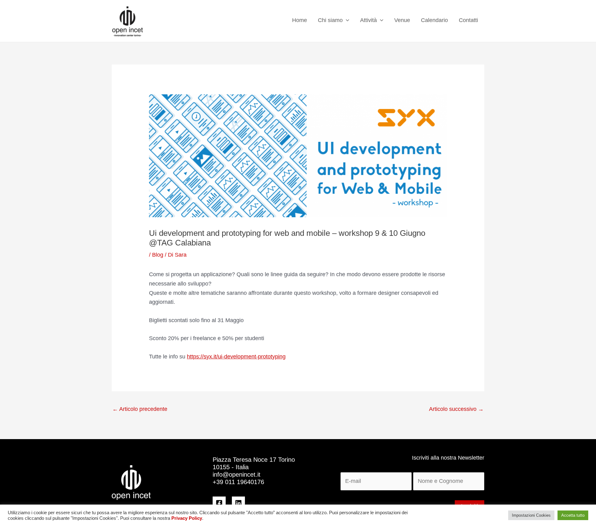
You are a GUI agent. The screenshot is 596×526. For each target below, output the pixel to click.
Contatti (468, 20)
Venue (402, 20)
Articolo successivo (456, 409)
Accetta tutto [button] (573, 515)
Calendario (434, 20)
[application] (346, 20)
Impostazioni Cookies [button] (531, 515)
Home (299, 20)
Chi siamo (330, 20)
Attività (368, 20)
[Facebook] (219, 503)
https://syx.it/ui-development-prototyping (236, 356)
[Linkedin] (238, 503)
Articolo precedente (139, 409)
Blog (157, 255)
